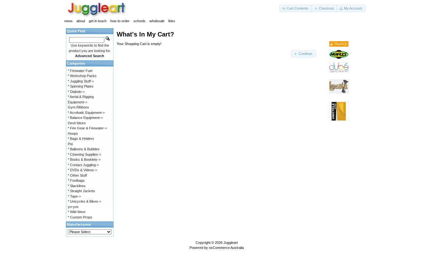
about (80, 21)
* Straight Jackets (81, 191)
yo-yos (73, 207)
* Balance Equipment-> (85, 118)
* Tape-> (74, 196)
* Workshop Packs (82, 76)
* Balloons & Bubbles (84, 149)
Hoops (73, 133)
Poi (70, 144)
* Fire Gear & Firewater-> (87, 128)
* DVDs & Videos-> (82, 170)
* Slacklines (77, 186)
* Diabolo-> (76, 92)
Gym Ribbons (78, 107)
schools (139, 21)
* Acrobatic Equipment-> (86, 112)
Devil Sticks (77, 123)
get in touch (98, 21)
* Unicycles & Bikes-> (84, 201)
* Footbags (76, 180)
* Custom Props (80, 217)
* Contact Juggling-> (83, 165)
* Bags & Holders (81, 138)
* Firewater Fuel (80, 71)
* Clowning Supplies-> (84, 154)
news (68, 21)
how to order (120, 21)
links (171, 21)
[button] (295, 8)
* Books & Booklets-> (84, 159)
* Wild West (76, 212)
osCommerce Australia (226, 248)
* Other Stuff (77, 175)
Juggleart (230, 242)
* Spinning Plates (81, 86)
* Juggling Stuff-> (81, 81)
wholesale (157, 21)
